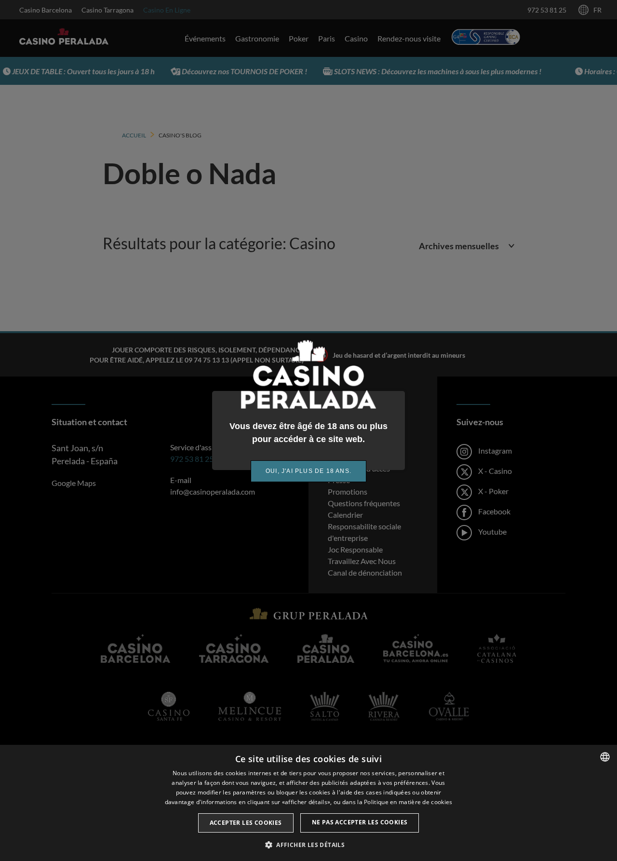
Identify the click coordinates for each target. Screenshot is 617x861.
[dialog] (308, 803)
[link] (308, 471)
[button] (308, 844)
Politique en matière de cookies (408, 802)
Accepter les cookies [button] (246, 823)
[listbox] (605, 757)
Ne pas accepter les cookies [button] (360, 822)
